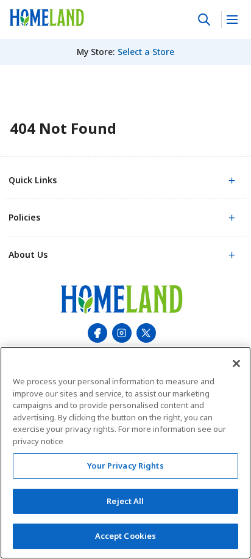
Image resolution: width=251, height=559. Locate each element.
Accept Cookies (126, 535)
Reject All (125, 500)
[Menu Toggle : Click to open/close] (231, 19)
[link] (47, 17)
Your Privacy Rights (125, 465)
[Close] (236, 363)
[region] (125, 452)
